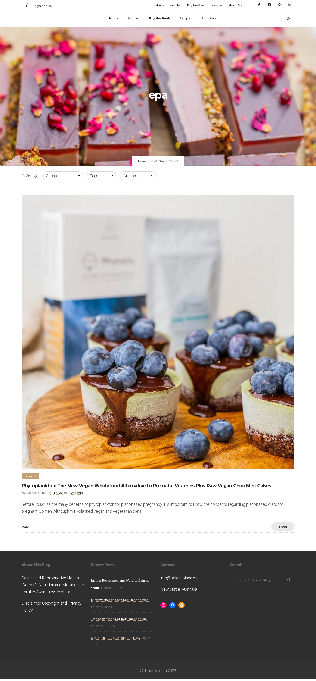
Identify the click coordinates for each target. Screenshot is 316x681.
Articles (175, 5)
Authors (130, 175)
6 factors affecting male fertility (115, 638)
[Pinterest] (279, 5)
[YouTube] (289, 5)
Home (159, 5)
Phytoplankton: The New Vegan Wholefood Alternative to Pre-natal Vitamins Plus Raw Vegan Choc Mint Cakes (146, 485)
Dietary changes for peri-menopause (120, 600)
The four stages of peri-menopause (119, 619)
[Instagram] (269, 5)
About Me (235, 5)
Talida (58, 493)
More (25, 527)
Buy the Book (196, 5)
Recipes (217, 5)
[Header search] (288, 18)
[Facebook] (259, 5)
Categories (55, 175)
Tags (94, 175)
